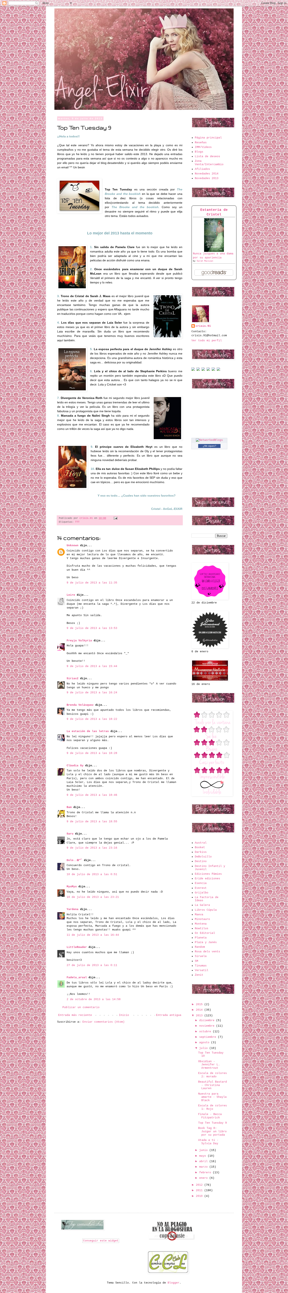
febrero (206, 1172)
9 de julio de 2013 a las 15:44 (92, 666)
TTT (77, 522)
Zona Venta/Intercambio (209, 162)
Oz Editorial (205, 933)
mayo (203, 1155)
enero (204, 1178)
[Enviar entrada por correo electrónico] (114, 518)
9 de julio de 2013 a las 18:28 (92, 753)
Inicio (124, 1015)
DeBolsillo (203, 856)
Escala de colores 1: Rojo (212, 1107)
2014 (200, 1009)
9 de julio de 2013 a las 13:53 (92, 628)
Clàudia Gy (75, 765)
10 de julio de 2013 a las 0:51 (92, 874)
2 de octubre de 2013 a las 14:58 (94, 999)
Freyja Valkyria (79, 640)
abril (204, 1161)
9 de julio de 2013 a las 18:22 (92, 719)
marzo (204, 1166)
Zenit (199, 975)
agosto (205, 1042)
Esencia (201, 883)
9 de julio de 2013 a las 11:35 (92, 582)
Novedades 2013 (206, 178)
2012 (200, 1185)
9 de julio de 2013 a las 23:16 (92, 847)
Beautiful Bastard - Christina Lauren (212, 1085)
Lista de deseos (207, 156)
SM (196, 961)
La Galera (202, 905)
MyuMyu (72, 886)
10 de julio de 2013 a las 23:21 (93, 897)
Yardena (72, 909)
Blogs (199, 151)
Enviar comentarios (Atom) (103, 1021)
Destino (201, 861)
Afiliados (202, 169)
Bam (69, 807)
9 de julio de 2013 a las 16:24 (92, 692)
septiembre (208, 1037)
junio (204, 1150)
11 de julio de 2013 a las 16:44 (93, 935)
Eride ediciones (207, 878)
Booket (200, 847)
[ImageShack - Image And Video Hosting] (193, 370)
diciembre (207, 1020)
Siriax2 (72, 678)
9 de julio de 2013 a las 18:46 (92, 795)
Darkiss (201, 852)
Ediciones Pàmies (208, 874)
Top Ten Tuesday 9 (212, 1122)
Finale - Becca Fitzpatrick (210, 1116)
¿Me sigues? (209, 446)
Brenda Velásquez (80, 705)
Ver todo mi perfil (206, 340)
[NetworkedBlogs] (209, 440)
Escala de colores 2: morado (212, 1075)
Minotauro (202, 919)
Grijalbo (201, 892)
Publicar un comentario (81, 1007)
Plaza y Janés (206, 942)
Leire (71, 595)
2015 (200, 1004)
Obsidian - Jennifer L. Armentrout (209, 1065)
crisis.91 (203, 326)
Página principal (208, 137)
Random (200, 947)
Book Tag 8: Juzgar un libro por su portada (212, 1131)
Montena (201, 923)
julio (204, 1048)
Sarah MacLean (205, 261)
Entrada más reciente (75, 1015)
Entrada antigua (168, 1015)
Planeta (201, 937)
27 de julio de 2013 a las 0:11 (92, 965)
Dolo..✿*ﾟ (74, 860)
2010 (200, 1196)
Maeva (199, 914)
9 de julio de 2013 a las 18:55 (92, 821)
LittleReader (77, 947)
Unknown (72, 545)
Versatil (201, 970)
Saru (70, 833)
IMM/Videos (203, 147)
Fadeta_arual (77, 977)
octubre (206, 1031)
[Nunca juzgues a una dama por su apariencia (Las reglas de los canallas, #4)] (214, 251)
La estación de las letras (88, 731)
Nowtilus (201, 928)
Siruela (201, 956)
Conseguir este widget (100, 1240)
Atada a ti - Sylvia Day (208, 1142)
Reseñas (201, 142)
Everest (201, 888)
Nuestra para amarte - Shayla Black (212, 1097)
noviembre (207, 1025)
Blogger (173, 1282)
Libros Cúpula (206, 910)
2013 (200, 1015)
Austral (201, 842)
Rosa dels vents (207, 951)
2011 (200, 1190)
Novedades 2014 (206, 173)
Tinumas (201, 965)
